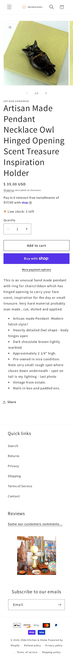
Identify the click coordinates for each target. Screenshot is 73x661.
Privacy (13, 466)
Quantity (10, 220)
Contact (14, 496)
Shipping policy (51, 652)
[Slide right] (46, 93)
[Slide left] (27, 93)
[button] (9, 7)
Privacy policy (53, 645)
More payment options (36, 269)
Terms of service (27, 652)
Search (13, 446)
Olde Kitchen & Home (34, 640)
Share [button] (11, 402)
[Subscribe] (59, 604)
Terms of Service (20, 486)
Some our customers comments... (35, 524)
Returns (13, 456)
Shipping (9, 190)
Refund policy (32, 645)
